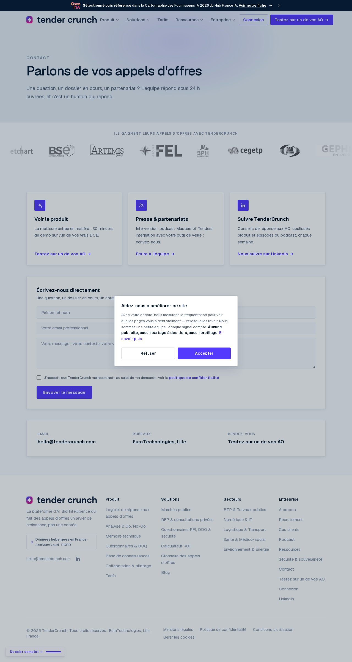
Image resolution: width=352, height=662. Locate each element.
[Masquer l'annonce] (279, 5)
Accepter (204, 353)
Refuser (148, 353)
